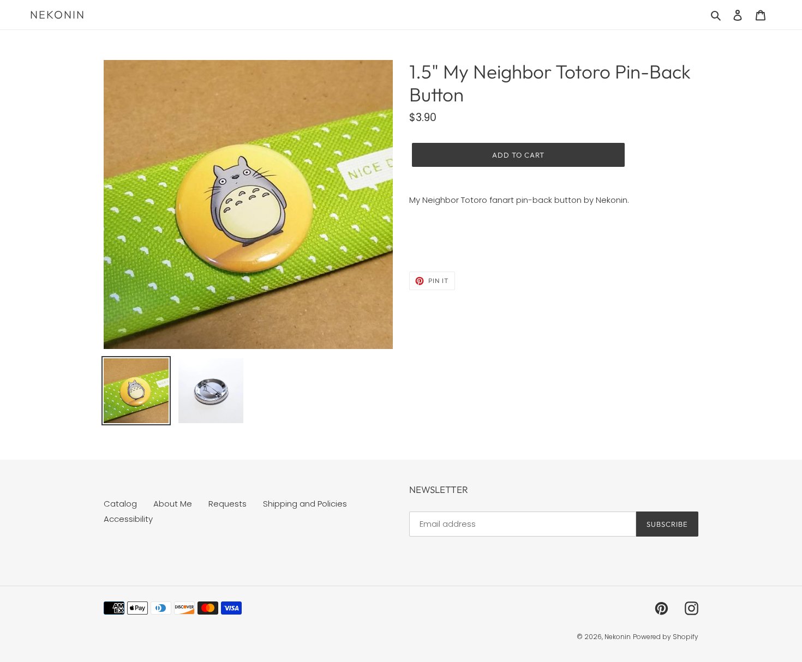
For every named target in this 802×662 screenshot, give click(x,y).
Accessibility (128, 519)
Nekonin (57, 14)
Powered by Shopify (665, 636)
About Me (172, 503)
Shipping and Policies (305, 503)
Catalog (120, 503)
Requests (227, 503)
